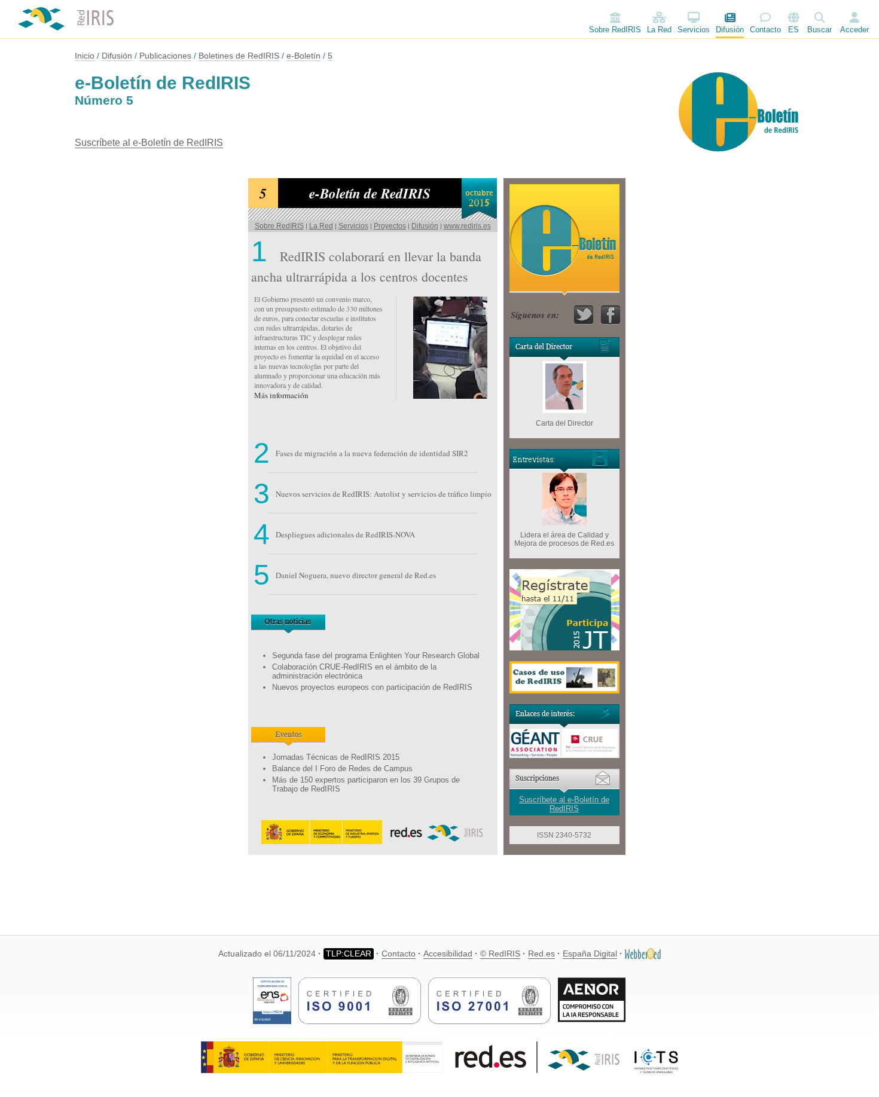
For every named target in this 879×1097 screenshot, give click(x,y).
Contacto (765, 29)
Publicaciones (165, 55)
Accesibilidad (447, 953)
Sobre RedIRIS (615, 29)
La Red (659, 29)
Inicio (84, 55)
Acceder (854, 29)
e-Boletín (303, 55)
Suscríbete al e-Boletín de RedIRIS (149, 142)
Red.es (541, 953)
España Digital (590, 953)
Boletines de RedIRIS (239, 55)
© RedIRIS (500, 953)
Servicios (693, 29)
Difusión (730, 29)
